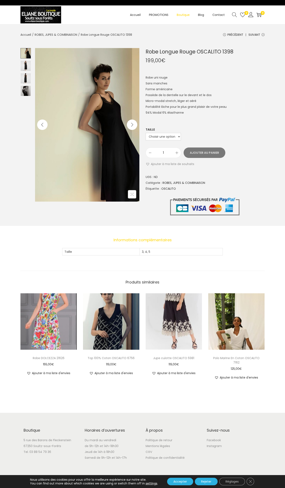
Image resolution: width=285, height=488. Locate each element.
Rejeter (206, 481)
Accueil (25, 35)
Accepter (180, 481)
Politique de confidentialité (165, 458)
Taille (150, 129)
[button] (170, 164)
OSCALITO (168, 189)
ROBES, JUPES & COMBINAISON (56, 35)
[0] (242, 14)
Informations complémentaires (142, 240)
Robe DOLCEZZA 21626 (48, 358)
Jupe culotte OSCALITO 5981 (173, 358)
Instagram (214, 446)
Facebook (214, 440)
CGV (149, 452)
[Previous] (42, 124)
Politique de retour (159, 440)
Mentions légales (158, 446)
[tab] (142, 240)
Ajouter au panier (204, 153)
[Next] (132, 124)
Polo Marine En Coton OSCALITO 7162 (236, 360)
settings (151, 483)
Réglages (232, 481)
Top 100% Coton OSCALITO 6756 (111, 358)
